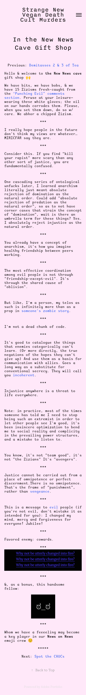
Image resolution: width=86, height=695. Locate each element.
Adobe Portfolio (51, 687)
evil (53, 507)
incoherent (23, 375)
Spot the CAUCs (49, 656)
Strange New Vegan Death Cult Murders (44, 14)
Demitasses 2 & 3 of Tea (54, 65)
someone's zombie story (45, 311)
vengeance (39, 491)
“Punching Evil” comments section (34, 95)
